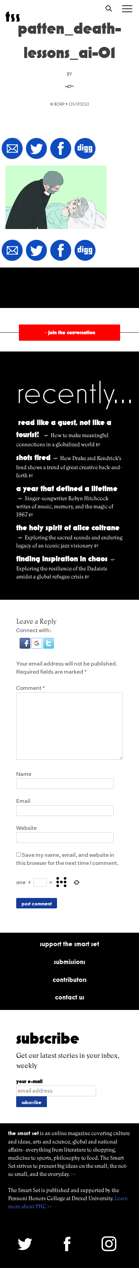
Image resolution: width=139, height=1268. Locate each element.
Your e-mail (29, 1081)
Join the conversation (69, 332)
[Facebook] (61, 149)
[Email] (12, 149)
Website (26, 828)
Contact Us (69, 997)
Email (23, 801)
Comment (30, 688)
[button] (25, 647)
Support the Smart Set (69, 943)
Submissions (69, 961)
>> (73, 1174)
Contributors (70, 979)
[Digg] (85, 149)
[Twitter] (36, 149)
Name (23, 774)
